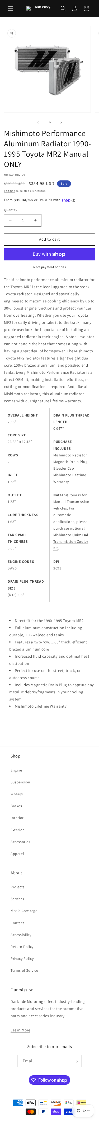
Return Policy (22, 946)
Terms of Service (24, 970)
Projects (18, 887)
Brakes (16, 805)
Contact (17, 922)
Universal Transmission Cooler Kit (70, 541)
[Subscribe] (76, 1061)
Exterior (17, 830)
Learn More (20, 1029)
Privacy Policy (22, 958)
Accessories (20, 841)
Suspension (20, 782)
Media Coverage (24, 910)
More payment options (49, 267)
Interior (17, 817)
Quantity (10, 210)
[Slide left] (38, 122)
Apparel (17, 853)
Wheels (17, 794)
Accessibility (21, 934)
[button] (10, 8)
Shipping (9, 191)
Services (17, 898)
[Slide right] (61, 122)
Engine (16, 770)
